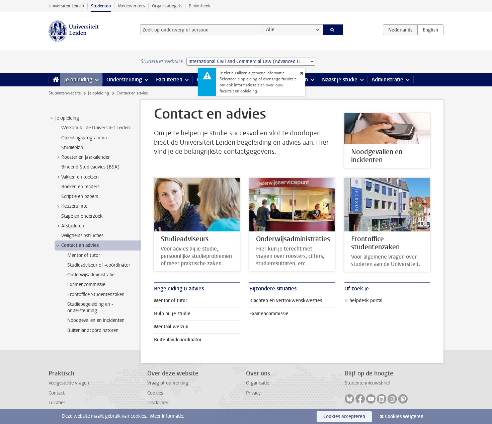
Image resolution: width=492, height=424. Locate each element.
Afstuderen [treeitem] (72, 226)
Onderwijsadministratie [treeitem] (90, 275)
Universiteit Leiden (66, 6)
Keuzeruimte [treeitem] (74, 206)
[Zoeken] (333, 29)
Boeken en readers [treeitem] (80, 187)
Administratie (387, 79)
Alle (270, 29)
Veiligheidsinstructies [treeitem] (82, 235)
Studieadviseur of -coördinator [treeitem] (98, 265)
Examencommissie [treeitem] (86, 284)
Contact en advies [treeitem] (80, 245)
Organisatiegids (167, 6)
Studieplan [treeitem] (72, 147)
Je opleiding (78, 79)
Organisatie (257, 383)
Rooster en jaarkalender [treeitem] (85, 157)
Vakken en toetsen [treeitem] (80, 177)
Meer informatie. (167, 416)
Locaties (57, 403)
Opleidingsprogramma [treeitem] (84, 138)
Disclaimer (157, 403)
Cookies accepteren (344, 416)
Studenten (101, 6)
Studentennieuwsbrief (367, 383)
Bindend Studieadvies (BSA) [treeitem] (90, 167)
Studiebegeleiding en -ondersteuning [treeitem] (90, 307)
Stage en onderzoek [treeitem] (81, 216)
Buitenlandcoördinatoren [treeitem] (92, 330)
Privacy (253, 393)
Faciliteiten (169, 79)
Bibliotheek (200, 6)
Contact (57, 393)
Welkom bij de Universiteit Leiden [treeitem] (95, 128)
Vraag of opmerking (167, 383)
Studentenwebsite (65, 93)
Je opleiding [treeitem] (67, 118)
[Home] (54, 79)
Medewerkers (131, 6)
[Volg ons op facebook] (360, 399)
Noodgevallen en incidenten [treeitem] (96, 320)
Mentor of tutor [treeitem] (83, 255)
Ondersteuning (124, 79)
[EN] (430, 29)
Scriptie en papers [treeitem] (79, 196)
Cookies (155, 393)
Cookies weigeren (404, 416)
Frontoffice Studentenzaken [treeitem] (96, 294)
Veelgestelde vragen (69, 383)
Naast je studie (339, 79)
